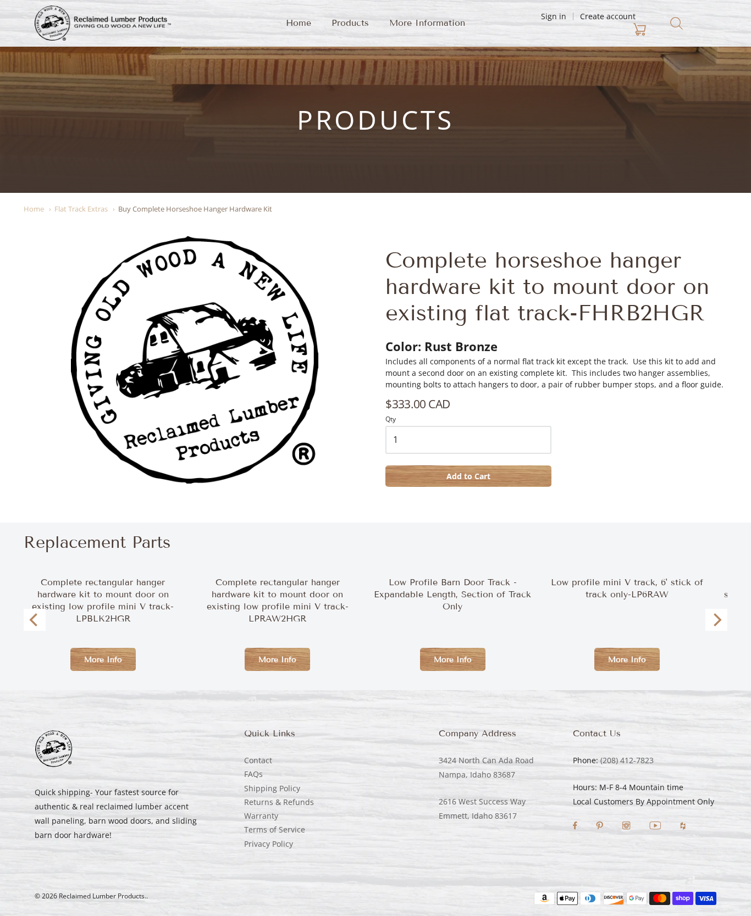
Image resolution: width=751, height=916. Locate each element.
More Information (427, 23)
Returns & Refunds (279, 802)
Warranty (261, 815)
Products (350, 23)
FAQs (253, 774)
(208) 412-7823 (627, 760)
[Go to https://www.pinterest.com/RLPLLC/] (600, 826)
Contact (258, 760)
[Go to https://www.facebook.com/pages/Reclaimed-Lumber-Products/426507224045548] (576, 826)
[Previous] (35, 620)
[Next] (716, 620)
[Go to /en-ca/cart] (575, 29)
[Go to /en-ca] (103, 23)
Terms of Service (274, 829)
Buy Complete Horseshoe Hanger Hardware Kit (195, 209)
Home (298, 23)
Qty (390, 419)
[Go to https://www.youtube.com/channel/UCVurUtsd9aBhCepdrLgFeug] (656, 826)
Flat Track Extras (81, 209)
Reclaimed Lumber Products (102, 896)
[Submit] (676, 23)
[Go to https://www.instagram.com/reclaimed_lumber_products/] (627, 826)
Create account (608, 16)
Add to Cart (468, 476)
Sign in (553, 16)
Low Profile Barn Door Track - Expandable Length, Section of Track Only (452, 594)
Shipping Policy (272, 788)
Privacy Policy (268, 844)
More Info (103, 659)
